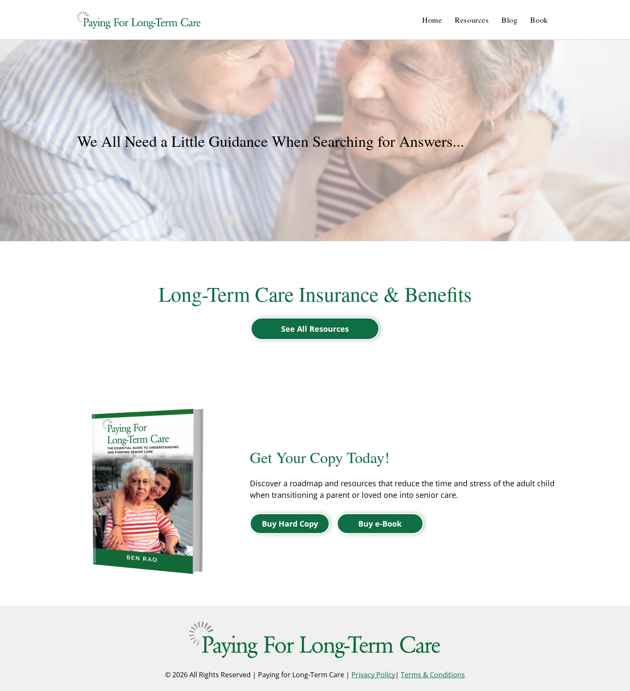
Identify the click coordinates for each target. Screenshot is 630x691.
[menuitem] (432, 20)
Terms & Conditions (433, 674)
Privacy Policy (373, 674)
